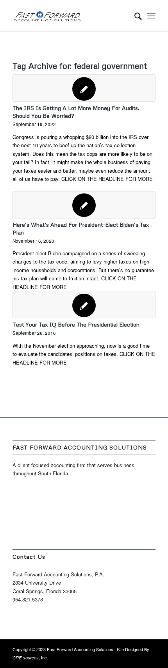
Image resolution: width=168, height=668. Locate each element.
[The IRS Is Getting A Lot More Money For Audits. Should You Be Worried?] (84, 88)
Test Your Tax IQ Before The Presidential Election (76, 324)
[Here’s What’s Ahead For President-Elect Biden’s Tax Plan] (84, 204)
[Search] (134, 15)
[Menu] (151, 15)
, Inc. (30, 657)
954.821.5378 (28, 599)
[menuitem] (134, 15)
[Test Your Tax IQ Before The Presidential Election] (84, 304)
